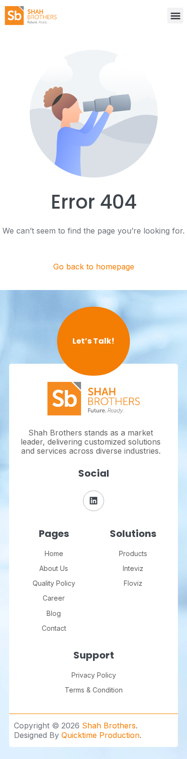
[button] (175, 15)
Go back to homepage (93, 266)
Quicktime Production (100, 735)
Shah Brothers (109, 725)
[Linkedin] (93, 501)
